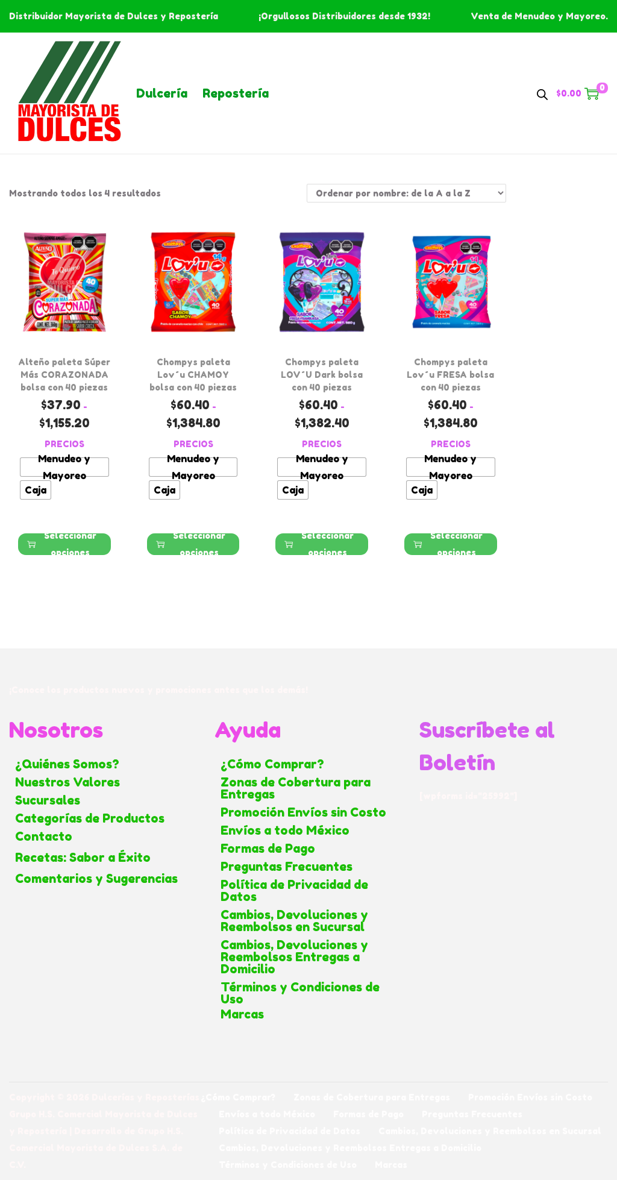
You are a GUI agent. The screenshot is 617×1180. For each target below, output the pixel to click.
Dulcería (161, 93)
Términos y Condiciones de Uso (300, 993)
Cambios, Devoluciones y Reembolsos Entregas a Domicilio (294, 957)
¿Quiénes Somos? (67, 764)
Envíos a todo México (285, 830)
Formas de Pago (268, 849)
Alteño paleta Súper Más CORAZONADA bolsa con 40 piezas (64, 374)
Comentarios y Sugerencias (96, 879)
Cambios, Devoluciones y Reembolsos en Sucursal (294, 921)
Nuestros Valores (67, 782)
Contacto (43, 836)
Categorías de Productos (89, 818)
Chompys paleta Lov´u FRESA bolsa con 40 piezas (450, 374)
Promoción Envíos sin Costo (303, 812)
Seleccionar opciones (70, 544)
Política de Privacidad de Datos (294, 891)
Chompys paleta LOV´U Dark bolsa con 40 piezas (322, 374)
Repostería (235, 93)
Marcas (242, 1014)
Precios (64, 444)
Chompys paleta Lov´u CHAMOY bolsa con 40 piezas (193, 374)
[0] (591, 93)
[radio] (64, 467)
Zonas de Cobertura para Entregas (296, 788)
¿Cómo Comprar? (272, 764)
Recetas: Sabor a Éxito (83, 857)
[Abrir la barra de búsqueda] (542, 93)
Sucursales (47, 800)
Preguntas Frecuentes (286, 867)
